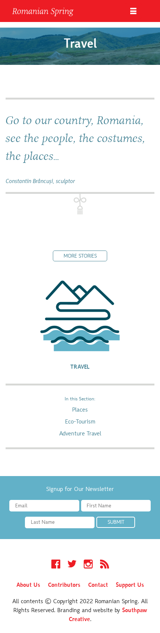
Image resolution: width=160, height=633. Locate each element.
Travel (80, 367)
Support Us (130, 585)
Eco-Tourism (80, 422)
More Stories (80, 256)
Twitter (72, 565)
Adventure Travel (80, 434)
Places (80, 410)
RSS (104, 565)
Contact (98, 585)
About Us (28, 585)
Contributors (64, 585)
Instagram (88, 565)
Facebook (55, 565)
